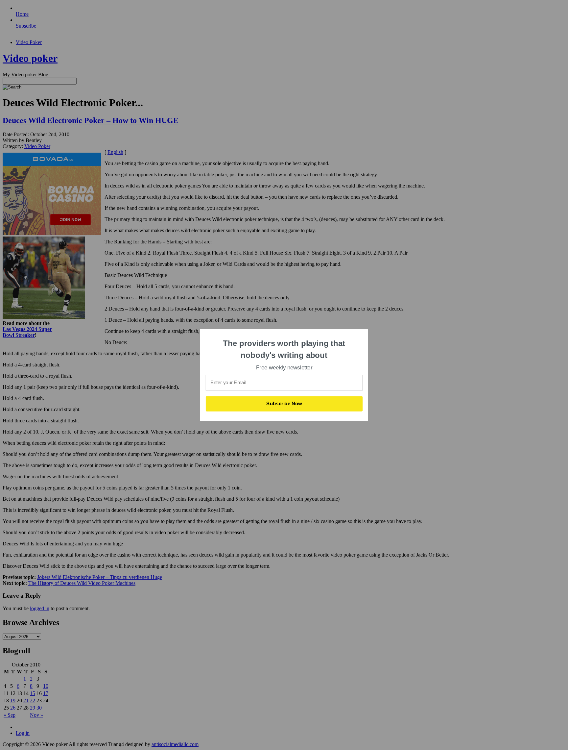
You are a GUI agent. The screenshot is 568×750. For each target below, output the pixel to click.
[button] (284, 349)
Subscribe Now (284, 403)
